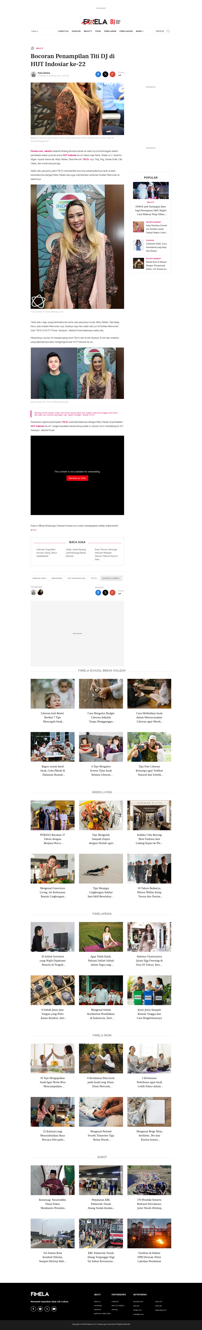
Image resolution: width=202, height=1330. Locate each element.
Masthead (98, 1306)
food (98, 31)
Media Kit (115, 1302)
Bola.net (136, 1306)
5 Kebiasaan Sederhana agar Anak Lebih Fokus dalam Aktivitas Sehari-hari (149, 1082)
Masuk (160, 31)
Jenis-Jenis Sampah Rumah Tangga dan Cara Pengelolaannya (149, 1014)
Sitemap (115, 1310)
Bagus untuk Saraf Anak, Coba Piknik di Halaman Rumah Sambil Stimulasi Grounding (52, 770)
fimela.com (90, 1324)
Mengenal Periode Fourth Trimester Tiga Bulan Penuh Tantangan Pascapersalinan (101, 1135)
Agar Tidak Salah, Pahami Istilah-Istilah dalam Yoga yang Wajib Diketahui (101, 960)
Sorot (102, 1157)
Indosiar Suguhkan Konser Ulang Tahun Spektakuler (47, 552)
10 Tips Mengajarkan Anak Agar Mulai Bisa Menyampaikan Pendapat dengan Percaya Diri (53, 1082)
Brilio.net (158, 1306)
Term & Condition (118, 1306)
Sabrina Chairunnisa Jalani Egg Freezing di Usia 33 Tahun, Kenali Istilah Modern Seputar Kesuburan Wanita (149, 960)
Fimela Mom (102, 1035)
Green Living (102, 792)
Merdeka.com (138, 1314)
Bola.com (158, 1302)
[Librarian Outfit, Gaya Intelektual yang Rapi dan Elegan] (138, 246)
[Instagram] (40, 1309)
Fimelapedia (102, 913)
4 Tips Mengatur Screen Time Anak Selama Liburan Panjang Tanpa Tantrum (101, 770)
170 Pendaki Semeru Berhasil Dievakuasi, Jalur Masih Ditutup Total (149, 1204)
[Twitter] (47, 1309)
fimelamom (110, 31)
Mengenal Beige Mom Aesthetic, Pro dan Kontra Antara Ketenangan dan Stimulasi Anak (149, 1135)
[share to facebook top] (98, 74)
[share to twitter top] (105, 74)
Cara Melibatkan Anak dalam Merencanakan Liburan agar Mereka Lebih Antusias (149, 717)
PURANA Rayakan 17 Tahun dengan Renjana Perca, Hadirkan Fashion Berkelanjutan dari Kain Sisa (52, 839)
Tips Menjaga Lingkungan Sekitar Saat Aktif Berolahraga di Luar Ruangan (101, 892)
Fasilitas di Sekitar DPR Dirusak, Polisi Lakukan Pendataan (149, 1257)
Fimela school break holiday (102, 670)
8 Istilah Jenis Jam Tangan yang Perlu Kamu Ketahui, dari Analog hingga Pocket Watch (53, 1014)
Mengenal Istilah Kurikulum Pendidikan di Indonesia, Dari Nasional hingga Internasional (101, 1014)
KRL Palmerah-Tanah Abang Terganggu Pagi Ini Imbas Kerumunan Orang (101, 1257)
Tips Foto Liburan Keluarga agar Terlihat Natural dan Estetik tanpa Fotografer (149, 770)
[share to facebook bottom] (98, 592)
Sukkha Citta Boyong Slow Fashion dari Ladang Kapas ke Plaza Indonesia (149, 839)
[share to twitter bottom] (105, 592)
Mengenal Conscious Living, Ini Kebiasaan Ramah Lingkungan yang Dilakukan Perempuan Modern (52, 892)
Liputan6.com (138, 1302)
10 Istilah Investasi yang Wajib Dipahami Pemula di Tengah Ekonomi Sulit (53, 960)
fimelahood (126, 31)
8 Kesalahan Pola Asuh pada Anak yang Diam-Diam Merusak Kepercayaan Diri (101, 1082)
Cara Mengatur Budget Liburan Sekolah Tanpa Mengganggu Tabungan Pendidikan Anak (101, 717)
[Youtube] (54, 1309)
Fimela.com (137, 1310)
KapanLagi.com (160, 1310)
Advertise (97, 1310)
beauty (88, 31)
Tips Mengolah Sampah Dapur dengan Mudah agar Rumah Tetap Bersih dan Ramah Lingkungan (101, 839)
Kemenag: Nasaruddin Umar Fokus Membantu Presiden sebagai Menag (52, 1204)
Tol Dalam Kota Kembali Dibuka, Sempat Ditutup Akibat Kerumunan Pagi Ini (52, 1257)
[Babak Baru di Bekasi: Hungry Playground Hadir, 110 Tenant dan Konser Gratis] (138, 264)
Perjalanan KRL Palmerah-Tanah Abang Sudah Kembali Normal (101, 1204)
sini (34, 530)
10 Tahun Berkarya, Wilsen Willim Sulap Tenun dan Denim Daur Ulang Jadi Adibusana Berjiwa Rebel (149, 892)
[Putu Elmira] (34, 74)
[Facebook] (33, 1309)
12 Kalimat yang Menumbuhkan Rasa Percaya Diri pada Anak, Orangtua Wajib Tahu (53, 1135)
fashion (76, 31)
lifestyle (63, 31)
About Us (97, 1302)
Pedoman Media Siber (102, 1314)
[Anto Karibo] (40, 592)
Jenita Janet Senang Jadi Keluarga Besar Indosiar (76, 552)
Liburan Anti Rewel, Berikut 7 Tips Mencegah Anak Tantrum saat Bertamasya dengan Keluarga (52, 717)
